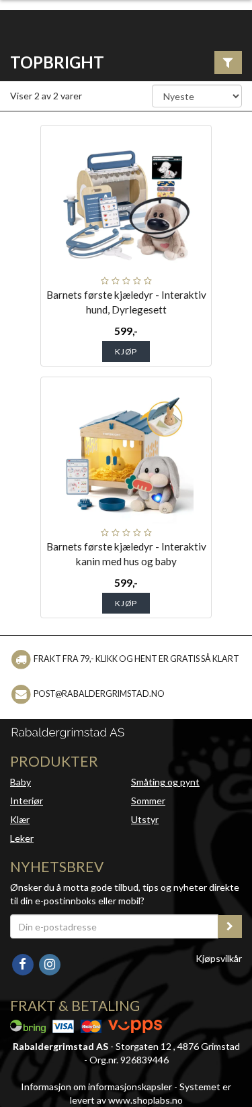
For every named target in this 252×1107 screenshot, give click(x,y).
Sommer (148, 800)
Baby (20, 781)
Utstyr (145, 819)
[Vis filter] (228, 62)
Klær (20, 819)
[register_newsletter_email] (230, 926)
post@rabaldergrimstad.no (99, 694)
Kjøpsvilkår (219, 958)
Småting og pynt (165, 781)
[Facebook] (23, 963)
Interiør (26, 800)
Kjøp (126, 351)
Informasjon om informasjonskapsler (96, 1086)
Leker (22, 838)
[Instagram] (49, 963)
